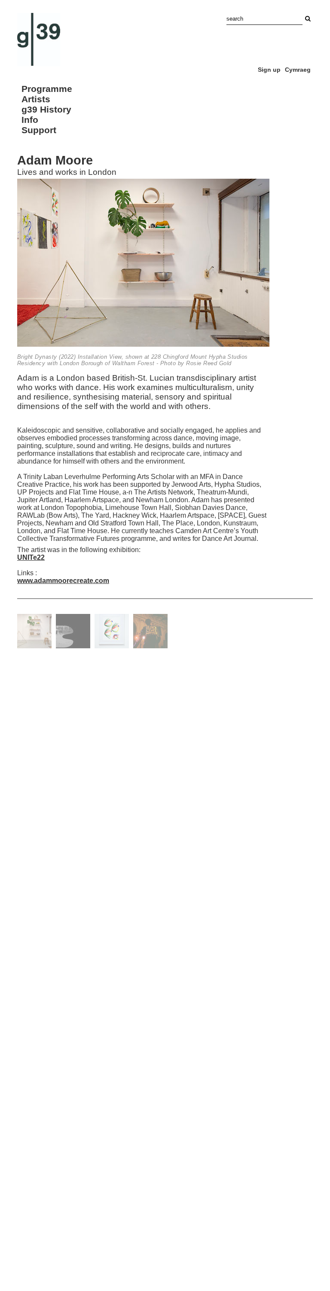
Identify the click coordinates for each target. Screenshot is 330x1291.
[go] (307, 18)
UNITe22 (31, 557)
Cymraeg (298, 69)
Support (38, 130)
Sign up (269, 69)
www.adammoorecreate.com (63, 580)
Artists (35, 99)
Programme (46, 89)
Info (29, 120)
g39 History (46, 109)
